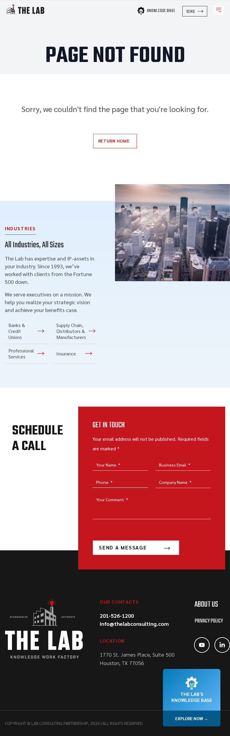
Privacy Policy (209, 621)
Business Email (174, 464)
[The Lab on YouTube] (202, 645)
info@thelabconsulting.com (134, 623)
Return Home (114, 140)
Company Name (175, 482)
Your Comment (112, 499)
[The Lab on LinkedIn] (222, 645)
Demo (190, 11)
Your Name (108, 464)
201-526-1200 (117, 615)
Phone (104, 482)
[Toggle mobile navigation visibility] (218, 9)
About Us (206, 605)
